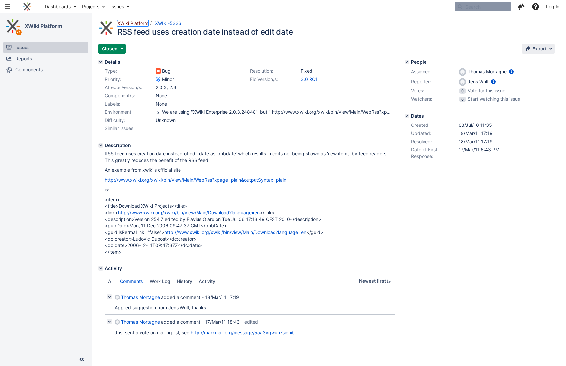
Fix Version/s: (264, 79)
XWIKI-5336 (168, 23)
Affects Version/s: (123, 87)
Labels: (112, 103)
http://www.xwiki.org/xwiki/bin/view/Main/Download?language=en (189, 212)
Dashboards (58, 6)
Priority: (113, 79)
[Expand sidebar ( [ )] (81, 359)
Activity (207, 281)
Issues (117, 6)
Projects (90, 6)
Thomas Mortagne (140, 297)
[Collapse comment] (109, 296)
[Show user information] (511, 71)
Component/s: (120, 95)
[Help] (535, 6)
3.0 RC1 (309, 79)
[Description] (100, 145)
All (110, 281)
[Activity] (100, 268)
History (184, 281)
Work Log (160, 281)
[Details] (100, 62)
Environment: (119, 112)
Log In (552, 6)
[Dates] (407, 116)
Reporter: (421, 81)
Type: (111, 71)
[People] (407, 62)
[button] (7, 6)
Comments (131, 281)
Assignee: (421, 71)
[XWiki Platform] (13, 26)
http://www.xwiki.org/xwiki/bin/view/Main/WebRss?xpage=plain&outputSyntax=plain (195, 180)
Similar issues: (120, 128)
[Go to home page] (27, 6)
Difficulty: (115, 120)
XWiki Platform (43, 26)
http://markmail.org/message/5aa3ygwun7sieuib (243, 332)
